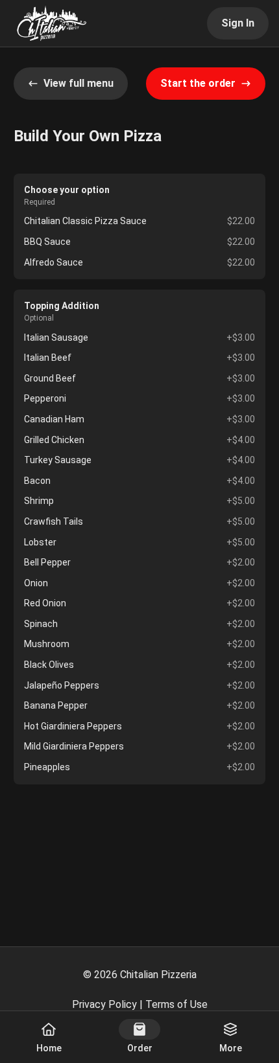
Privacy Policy (104, 1004)
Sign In (237, 23)
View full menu (78, 83)
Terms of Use (176, 1004)
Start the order (198, 83)
